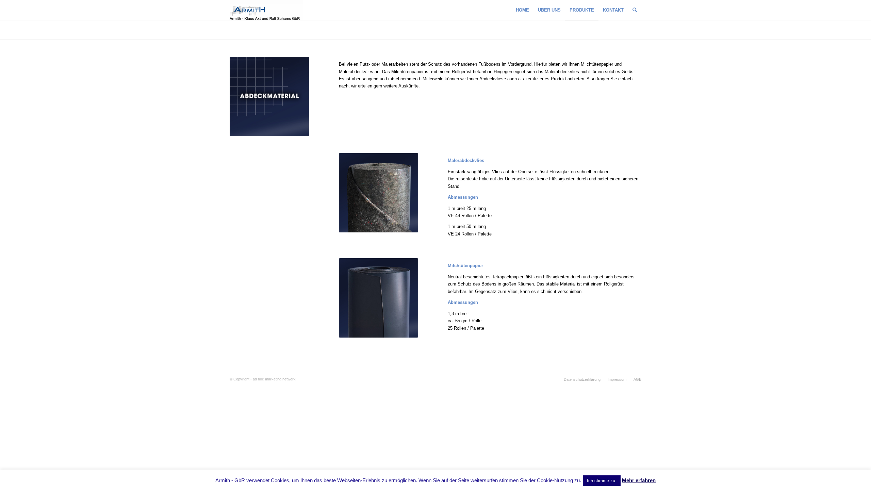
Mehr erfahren (639, 480)
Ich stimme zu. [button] (602, 480)
